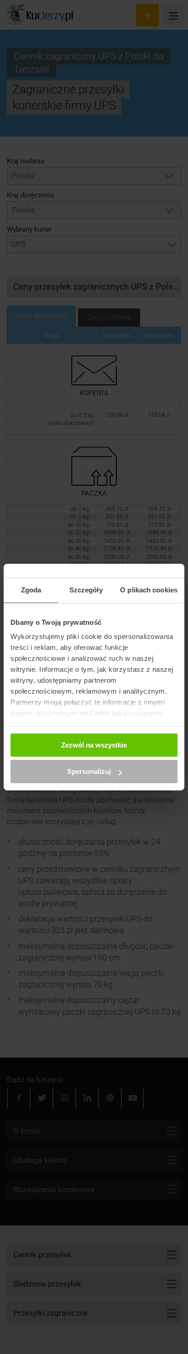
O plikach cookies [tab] (149, 590)
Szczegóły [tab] (86, 590)
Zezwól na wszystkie (94, 745)
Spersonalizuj (89, 771)
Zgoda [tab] (31, 590)
